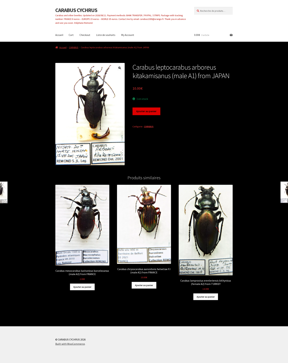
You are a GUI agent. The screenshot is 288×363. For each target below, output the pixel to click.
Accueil (59, 35)
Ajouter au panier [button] (82, 286)
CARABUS (73, 47)
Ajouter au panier (146, 111)
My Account (127, 35)
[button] (119, 68)
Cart (71, 35)
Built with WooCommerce (70, 343)
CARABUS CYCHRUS (76, 10)
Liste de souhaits (105, 35)
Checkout (85, 35)
